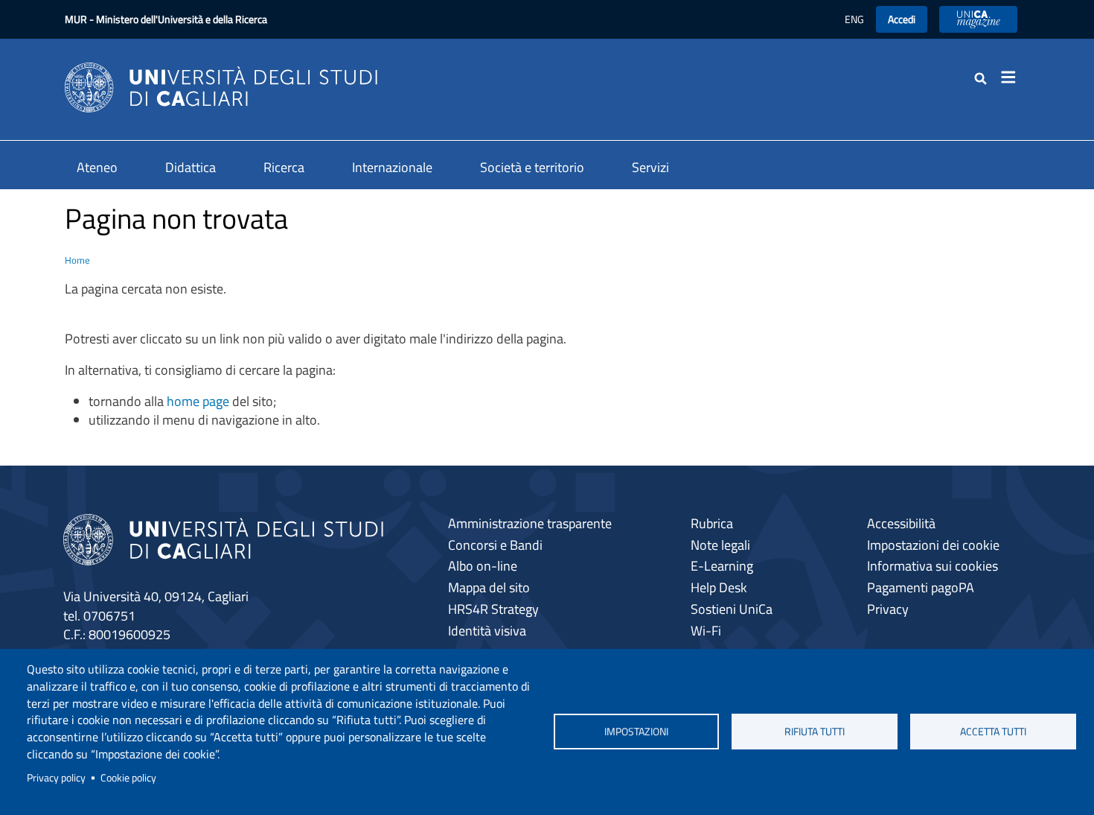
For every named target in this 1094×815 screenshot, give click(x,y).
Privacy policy (56, 777)
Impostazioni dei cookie (933, 545)
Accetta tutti (993, 731)
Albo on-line (482, 566)
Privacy (888, 609)
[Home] (221, 86)
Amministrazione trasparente (530, 523)
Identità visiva (487, 631)
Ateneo (97, 167)
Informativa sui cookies (932, 566)
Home (77, 260)
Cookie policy (128, 777)
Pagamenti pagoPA (920, 587)
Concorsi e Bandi (495, 545)
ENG (854, 19)
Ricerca (283, 167)
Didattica (190, 167)
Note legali (720, 545)
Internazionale (392, 167)
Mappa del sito (489, 587)
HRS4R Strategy (493, 609)
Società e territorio (532, 167)
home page (198, 401)
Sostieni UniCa (731, 609)
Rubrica (712, 523)
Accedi (901, 19)
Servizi (650, 167)
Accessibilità (901, 523)
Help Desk (719, 587)
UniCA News (978, 19)
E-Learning (722, 566)
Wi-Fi (706, 631)
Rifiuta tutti (814, 731)
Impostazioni (636, 731)
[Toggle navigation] (1013, 77)
